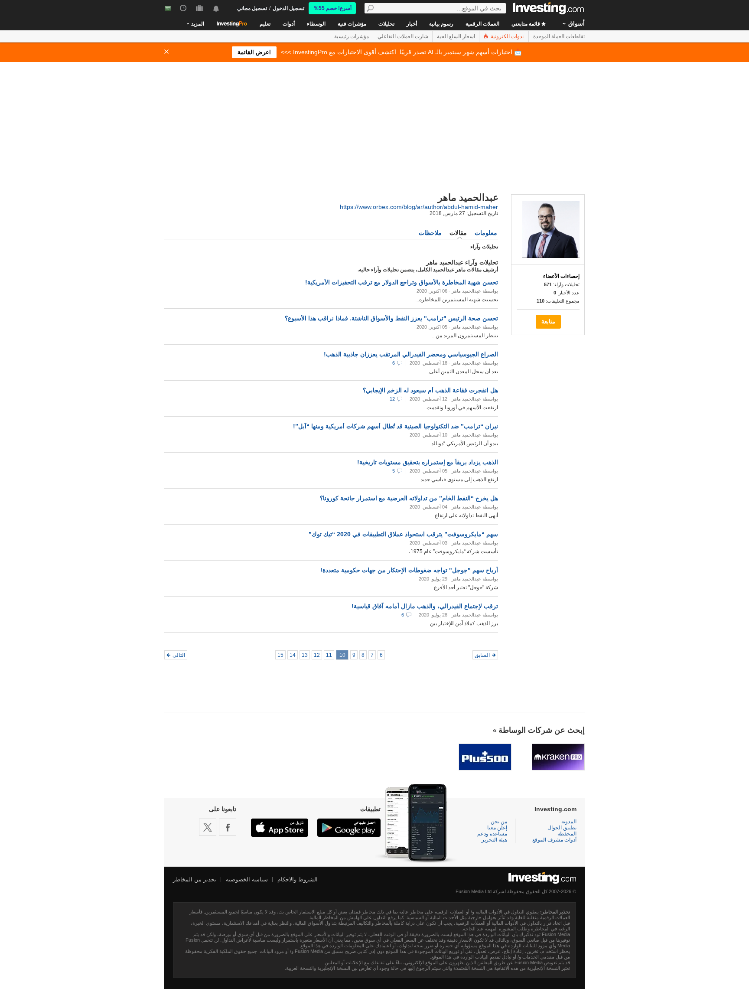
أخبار (412, 24)
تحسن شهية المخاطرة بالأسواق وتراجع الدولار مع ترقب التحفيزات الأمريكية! (401, 282)
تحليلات (386, 24)
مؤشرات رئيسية (351, 36)
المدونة (568, 822)
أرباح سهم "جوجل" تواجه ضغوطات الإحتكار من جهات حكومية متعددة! (409, 570)
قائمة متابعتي (526, 24)
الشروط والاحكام (297, 879)
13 (305, 655)
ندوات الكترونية (506, 36)
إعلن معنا (497, 828)
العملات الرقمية (482, 24)
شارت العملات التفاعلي (403, 36)
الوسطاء (316, 24)
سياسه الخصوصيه (247, 879)
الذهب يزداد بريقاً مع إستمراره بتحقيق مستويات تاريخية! (427, 462)
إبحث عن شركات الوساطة (541, 730)
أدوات (289, 24)
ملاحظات (430, 232)
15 (280, 655)
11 (329, 655)
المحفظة (566, 834)
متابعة (548, 321)
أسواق (576, 23)
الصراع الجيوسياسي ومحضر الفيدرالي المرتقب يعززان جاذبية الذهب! (411, 354)
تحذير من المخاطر (194, 879)
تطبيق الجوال (561, 828)
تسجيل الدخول (288, 8)
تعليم (265, 24)
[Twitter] (207, 827)
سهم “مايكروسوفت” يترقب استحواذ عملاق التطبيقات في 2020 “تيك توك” (403, 534)
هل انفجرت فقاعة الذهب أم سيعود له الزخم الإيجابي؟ (430, 390)
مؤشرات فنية (352, 24)
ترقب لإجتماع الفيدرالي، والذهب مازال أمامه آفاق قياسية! (425, 606)
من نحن (499, 822)
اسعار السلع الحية (456, 36)
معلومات (486, 232)
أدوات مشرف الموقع (554, 840)
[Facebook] (227, 827)
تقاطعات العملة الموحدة (559, 36)
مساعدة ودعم (492, 834)
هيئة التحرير (494, 840)
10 (342, 655)
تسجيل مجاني (252, 8)
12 (392, 398)
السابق (482, 655)
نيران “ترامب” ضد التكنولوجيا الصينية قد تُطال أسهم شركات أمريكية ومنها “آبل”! (395, 426)
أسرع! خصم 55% (333, 8)
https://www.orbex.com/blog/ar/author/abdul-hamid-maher (419, 206)
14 (293, 655)
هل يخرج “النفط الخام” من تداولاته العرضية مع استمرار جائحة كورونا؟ (409, 498)
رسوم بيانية (441, 24)
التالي (179, 655)
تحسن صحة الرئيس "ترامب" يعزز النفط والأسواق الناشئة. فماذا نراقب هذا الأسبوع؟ (391, 318)
